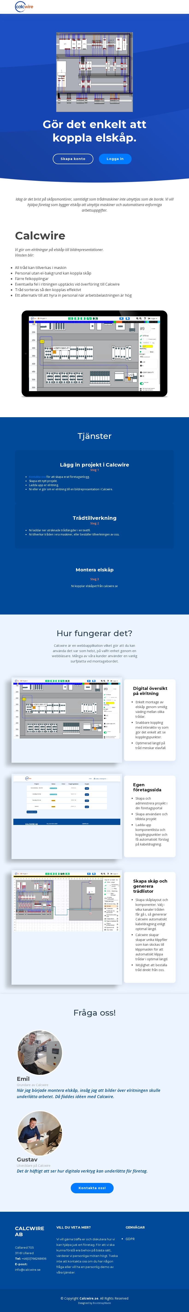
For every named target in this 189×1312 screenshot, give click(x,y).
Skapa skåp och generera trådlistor (150, 886)
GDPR (130, 1239)
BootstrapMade (102, 1303)
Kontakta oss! (92, 1188)
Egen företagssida (147, 787)
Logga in (115, 159)
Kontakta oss (37, 477)
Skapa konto (73, 159)
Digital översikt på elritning (150, 691)
